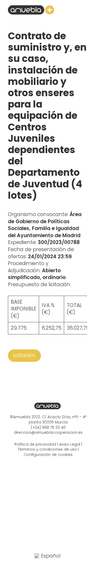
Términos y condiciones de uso (47, 449)
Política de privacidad (35, 444)
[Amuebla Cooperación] (31, 10)
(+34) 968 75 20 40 (48, 427)
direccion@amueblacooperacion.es (48, 432)
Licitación (24, 355)
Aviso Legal (69, 444)
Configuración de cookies (48, 454)
